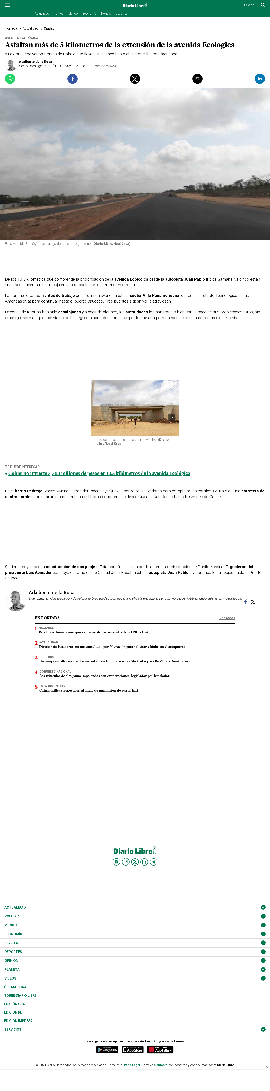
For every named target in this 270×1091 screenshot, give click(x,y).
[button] (8, 5)
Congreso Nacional (55, 671)
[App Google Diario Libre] (107, 1049)
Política (58, 13)
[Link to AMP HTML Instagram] (126, 862)
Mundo (73, 13)
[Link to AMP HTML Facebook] (116, 862)
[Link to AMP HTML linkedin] (144, 862)
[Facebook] (245, 603)
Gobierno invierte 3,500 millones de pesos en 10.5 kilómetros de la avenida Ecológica (99, 473)
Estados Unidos (52, 686)
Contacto (160, 1065)
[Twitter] (252, 603)
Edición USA (252, 5)
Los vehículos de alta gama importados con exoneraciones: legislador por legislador (105, 676)
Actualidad (42, 13)
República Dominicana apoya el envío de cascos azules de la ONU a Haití (94, 632)
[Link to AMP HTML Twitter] (135, 862)
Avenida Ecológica (22, 38)
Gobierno (46, 657)
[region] (135, 262)
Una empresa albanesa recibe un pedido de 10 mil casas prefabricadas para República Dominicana (114, 661)
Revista (106, 13)
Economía (89, 13)
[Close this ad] (267, 1067)
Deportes (122, 13)
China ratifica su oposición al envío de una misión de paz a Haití (88, 690)
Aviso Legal (131, 1065)
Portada (11, 28)
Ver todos (227, 618)
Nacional (46, 628)
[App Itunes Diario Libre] (132, 1049)
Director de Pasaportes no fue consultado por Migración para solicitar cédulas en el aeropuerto (112, 647)
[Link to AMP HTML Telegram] (153, 862)
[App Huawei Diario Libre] (160, 1049)
